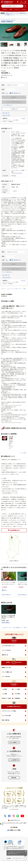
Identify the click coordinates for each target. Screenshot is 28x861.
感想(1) (5, 590)
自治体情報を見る (15, 530)
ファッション (10, 288)
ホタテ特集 (17, 693)
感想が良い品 (5, 654)
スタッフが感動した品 (7, 672)
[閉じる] (25, 852)
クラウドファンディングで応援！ (9, 711)
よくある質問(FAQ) (14, 760)
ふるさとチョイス (15, 820)
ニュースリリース (17, 858)
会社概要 (9, 858)
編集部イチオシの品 (6, 667)
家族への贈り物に (6, 720)
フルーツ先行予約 (6, 676)
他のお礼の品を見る (17, 173)
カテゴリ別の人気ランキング (8, 645)
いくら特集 (17, 689)
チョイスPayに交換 (6, 715)
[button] (25, 6)
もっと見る (23, 452)
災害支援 (14, 827)
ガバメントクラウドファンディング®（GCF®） (14, 823)
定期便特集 (17, 698)
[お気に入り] (25, 858)
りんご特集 (4, 693)
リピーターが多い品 (6, 650)
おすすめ (24, 9)
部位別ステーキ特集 (6, 698)
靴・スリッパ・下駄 (20, 288)
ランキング (16, 9)
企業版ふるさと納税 (14, 830)
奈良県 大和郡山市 (6, 622)
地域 (11, 9)
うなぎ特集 (4, 689)
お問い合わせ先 (6, 115)
